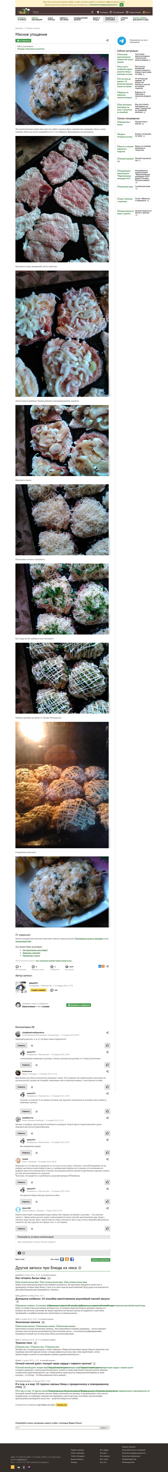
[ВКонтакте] (100, 966)
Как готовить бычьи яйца (30, 1278)
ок (121, 5)
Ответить (21, 1045)
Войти (147, 12)
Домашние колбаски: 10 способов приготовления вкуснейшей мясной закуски (62, 1298)
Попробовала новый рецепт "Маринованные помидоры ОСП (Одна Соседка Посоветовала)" (142, 175)
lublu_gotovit (20, 1295)
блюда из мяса (67, 961)
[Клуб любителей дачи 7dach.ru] (24, 11)
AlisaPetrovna (27, 1118)
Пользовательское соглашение (133, 1450)
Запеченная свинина (27, 1322)
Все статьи (104, 1459)
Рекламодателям (128, 1462)
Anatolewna (27, 1071)
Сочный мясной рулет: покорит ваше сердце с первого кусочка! (53, 1363)
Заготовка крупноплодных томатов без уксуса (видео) (142, 57)
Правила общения (128, 1447)
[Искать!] (92, 12)
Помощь (74, 1462)
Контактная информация (131, 1456)
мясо (37, 961)
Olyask (18, 1360)
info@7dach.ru (22, 1460)
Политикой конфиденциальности (103, 4)
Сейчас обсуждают (78, 1456)
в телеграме (98, 938)
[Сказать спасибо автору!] (107, 1045)
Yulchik (25, 1159)
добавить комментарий (100, 1260)
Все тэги (103, 1462)
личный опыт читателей (47, 961)
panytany (19, 1275)
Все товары (104, 1450)
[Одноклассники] (103, 966)
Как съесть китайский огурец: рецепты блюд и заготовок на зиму (143, 70)
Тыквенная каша (142, 186)
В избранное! (25, 41)
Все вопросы (105, 1456)
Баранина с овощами (31, 953)
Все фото (103, 1453)
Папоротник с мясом (31, 955)
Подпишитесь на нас (84, 938)
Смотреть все (62, 1405)
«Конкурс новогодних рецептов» (31, 49)
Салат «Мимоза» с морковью (142, 199)
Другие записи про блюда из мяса (46, 1267)
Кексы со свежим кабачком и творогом (143, 148)
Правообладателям (129, 1459)
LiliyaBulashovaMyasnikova (33, 1032)
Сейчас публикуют (77, 1453)
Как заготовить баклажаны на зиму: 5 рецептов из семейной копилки (143, 108)
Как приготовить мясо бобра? (35, 950)
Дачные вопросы (77, 1459)
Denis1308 (26, 1208)
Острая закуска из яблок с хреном (143, 212)
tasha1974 (31, 1052)
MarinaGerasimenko (23, 1381)
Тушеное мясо (23, 1342)
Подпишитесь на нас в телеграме (139, 41)
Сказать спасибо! (38, 990)
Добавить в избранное (80, 1005)
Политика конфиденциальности (134, 1453)
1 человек (45, 1006)
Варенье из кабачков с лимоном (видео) (143, 94)
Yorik (17, 1319)
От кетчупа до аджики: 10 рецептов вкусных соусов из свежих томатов (142, 83)
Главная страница (77, 1450)
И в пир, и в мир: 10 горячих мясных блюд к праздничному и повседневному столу (62, 1385)
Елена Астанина (28, 1006)
